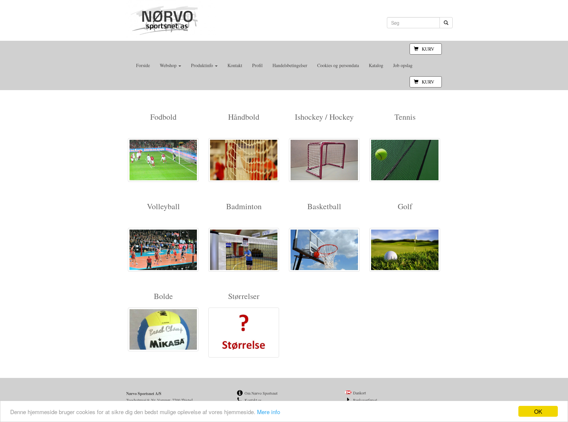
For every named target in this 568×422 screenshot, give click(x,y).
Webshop (169, 65)
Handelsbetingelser (289, 65)
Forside (143, 65)
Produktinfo (202, 65)
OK (538, 411)
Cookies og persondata (338, 65)
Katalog (376, 65)
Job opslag (403, 65)
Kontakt (234, 65)
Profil (257, 65)
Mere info (268, 412)
